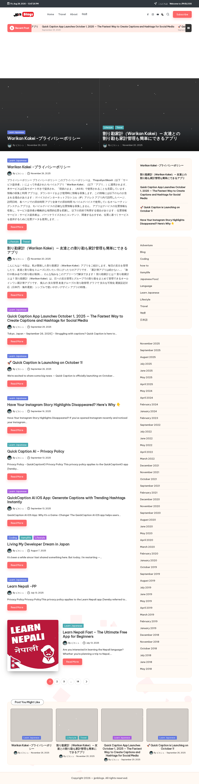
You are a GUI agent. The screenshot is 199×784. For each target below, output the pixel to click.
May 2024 (146, 391)
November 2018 (149, 641)
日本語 (144, 319)
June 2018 (146, 662)
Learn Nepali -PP (21, 586)
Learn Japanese (16, 132)
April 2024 (146, 397)
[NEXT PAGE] (86, 681)
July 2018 (145, 655)
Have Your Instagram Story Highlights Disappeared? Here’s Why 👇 (64, 404)
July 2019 (145, 587)
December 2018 (149, 634)
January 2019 (148, 628)
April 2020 (146, 540)
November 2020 (150, 506)
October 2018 (148, 648)
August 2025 (148, 357)
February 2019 (148, 621)
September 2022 (150, 424)
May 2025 (146, 377)
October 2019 (148, 567)
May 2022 (146, 445)
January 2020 (148, 560)
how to (144, 265)
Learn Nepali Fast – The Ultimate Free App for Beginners (95, 634)
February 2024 (149, 404)
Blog (143, 252)
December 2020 (150, 499)
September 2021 (150, 485)
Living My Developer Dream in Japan (38, 544)
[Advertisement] (99, 55)
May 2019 (146, 601)
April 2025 (146, 384)
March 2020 (147, 546)
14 (78, 681)
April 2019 (146, 607)
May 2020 (146, 533)
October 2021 (148, 479)
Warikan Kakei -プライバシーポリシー (43, 138)
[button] (182, 14)
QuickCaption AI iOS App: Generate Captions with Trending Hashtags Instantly (66, 500)
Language (146, 286)
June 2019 (146, 594)
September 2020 (150, 513)
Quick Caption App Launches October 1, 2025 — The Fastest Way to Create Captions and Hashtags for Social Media (88, 26)
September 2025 (150, 350)
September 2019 (150, 574)
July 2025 (146, 363)
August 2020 (148, 519)
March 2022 (147, 458)
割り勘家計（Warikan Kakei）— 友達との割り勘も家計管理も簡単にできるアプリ (141, 136)
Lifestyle (108, 127)
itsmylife (26, 537)
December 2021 (149, 465)
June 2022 (146, 438)
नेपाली (143, 313)
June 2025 (146, 370)
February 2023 (149, 418)
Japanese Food (149, 279)
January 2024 (148, 411)
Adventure (146, 245)
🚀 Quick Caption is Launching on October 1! (45, 362)
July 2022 (146, 431)
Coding (13, 537)
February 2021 (148, 492)
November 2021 (149, 472)
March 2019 (147, 614)
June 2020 (146, 526)
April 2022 (146, 452)
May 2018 (146, 668)
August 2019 (147, 580)
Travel (119, 127)
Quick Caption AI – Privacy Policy (35, 451)
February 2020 (149, 553)
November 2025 (150, 343)
